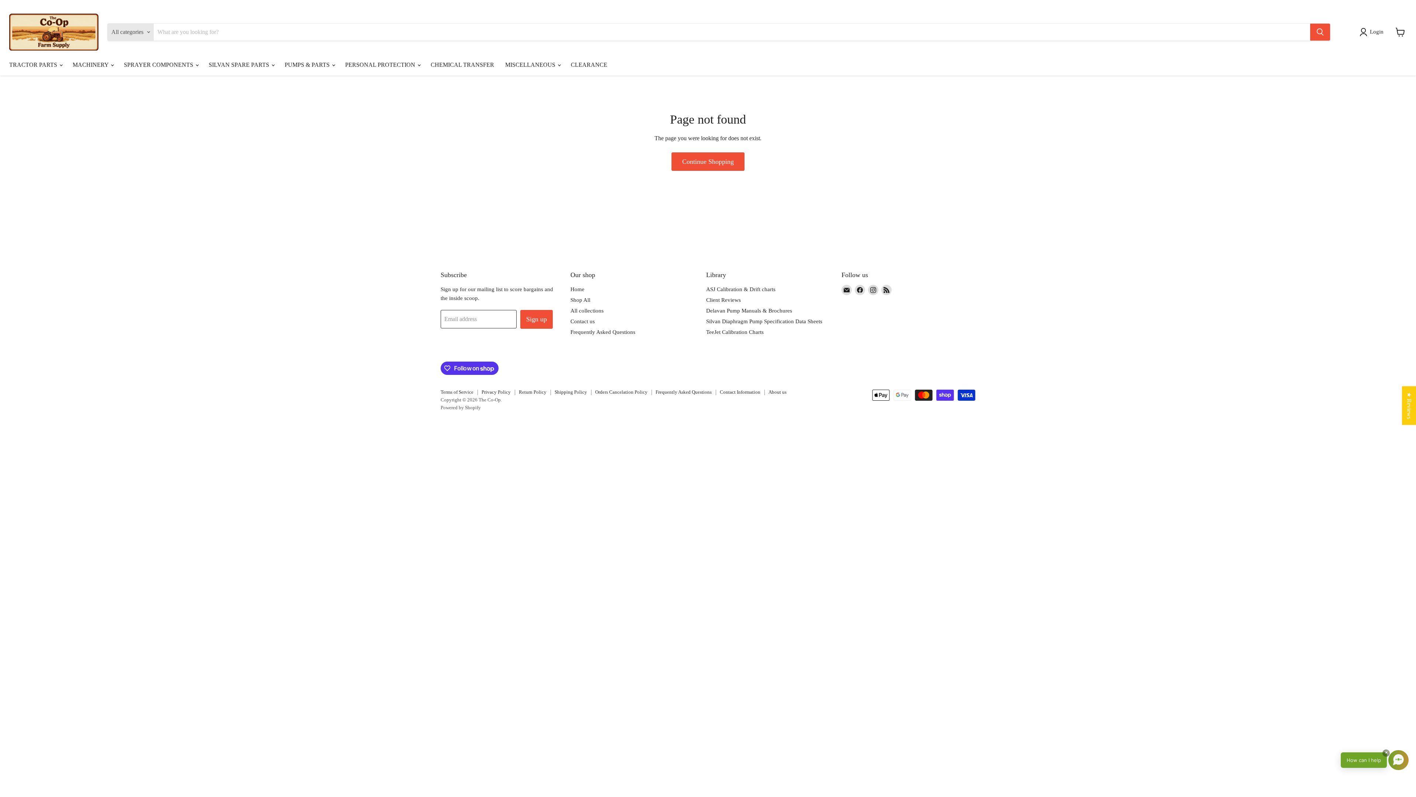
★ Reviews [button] (1409, 405)
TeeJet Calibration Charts (735, 332)
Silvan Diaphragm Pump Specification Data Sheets (764, 321)
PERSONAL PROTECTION (381, 65)
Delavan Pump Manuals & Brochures (749, 311)
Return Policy (532, 392)
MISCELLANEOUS (531, 65)
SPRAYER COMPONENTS (159, 65)
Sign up (536, 319)
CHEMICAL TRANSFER (462, 65)
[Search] (1320, 32)
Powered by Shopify (461, 407)
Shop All (580, 300)
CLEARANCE (589, 65)
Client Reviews (723, 300)
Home (577, 289)
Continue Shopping (708, 161)
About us (777, 392)
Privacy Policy (496, 392)
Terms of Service (457, 392)
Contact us (582, 321)
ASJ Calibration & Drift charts (740, 289)
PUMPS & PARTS (308, 65)
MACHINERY (91, 65)
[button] (1373, 32)
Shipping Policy (571, 392)
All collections (587, 311)
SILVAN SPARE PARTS (240, 65)
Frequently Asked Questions (602, 332)
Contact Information (740, 392)
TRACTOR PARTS (34, 65)
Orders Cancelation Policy (621, 392)
